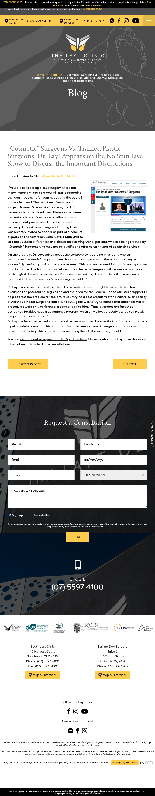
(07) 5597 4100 (39, 21)
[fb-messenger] (112, 20)
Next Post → (130, 364)
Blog (54, 75)
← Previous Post (28, 364)
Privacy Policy (67, 762)
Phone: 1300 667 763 (112, 666)
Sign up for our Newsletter (31, 515)
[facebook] (119, 20)
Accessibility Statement (125, 762)
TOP (149, 784)
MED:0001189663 (12, 2)
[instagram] (126, 20)
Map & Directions (45, 675)
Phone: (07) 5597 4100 (42, 661)
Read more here (93, 5)
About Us (49, 176)
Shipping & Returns (87, 762)
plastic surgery (50, 188)
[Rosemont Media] (148, 762)
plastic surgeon (45, 227)
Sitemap (103, 762)
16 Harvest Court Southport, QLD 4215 (42, 651)
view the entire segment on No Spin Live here (53, 339)
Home (40, 75)
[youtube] (135, 20)
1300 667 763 (93, 21)
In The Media (66, 176)
